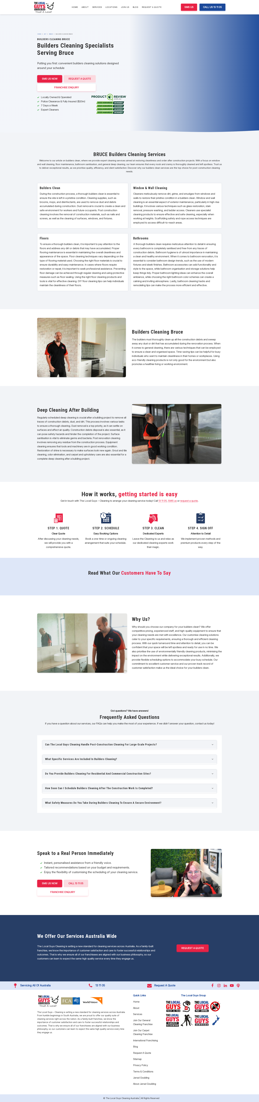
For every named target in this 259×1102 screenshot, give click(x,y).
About (85, 7)
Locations (111, 7)
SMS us (172, 500)
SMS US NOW (49, 78)
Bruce (51, 34)
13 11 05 (162, 500)
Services (97, 7)
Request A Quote (152, 7)
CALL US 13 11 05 (212, 7)
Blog (135, 7)
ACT (45, 34)
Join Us (125, 7)
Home (75, 7)
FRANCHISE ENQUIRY (66, 87)
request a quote (189, 500)
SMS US (189, 7)
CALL (75, 883)
